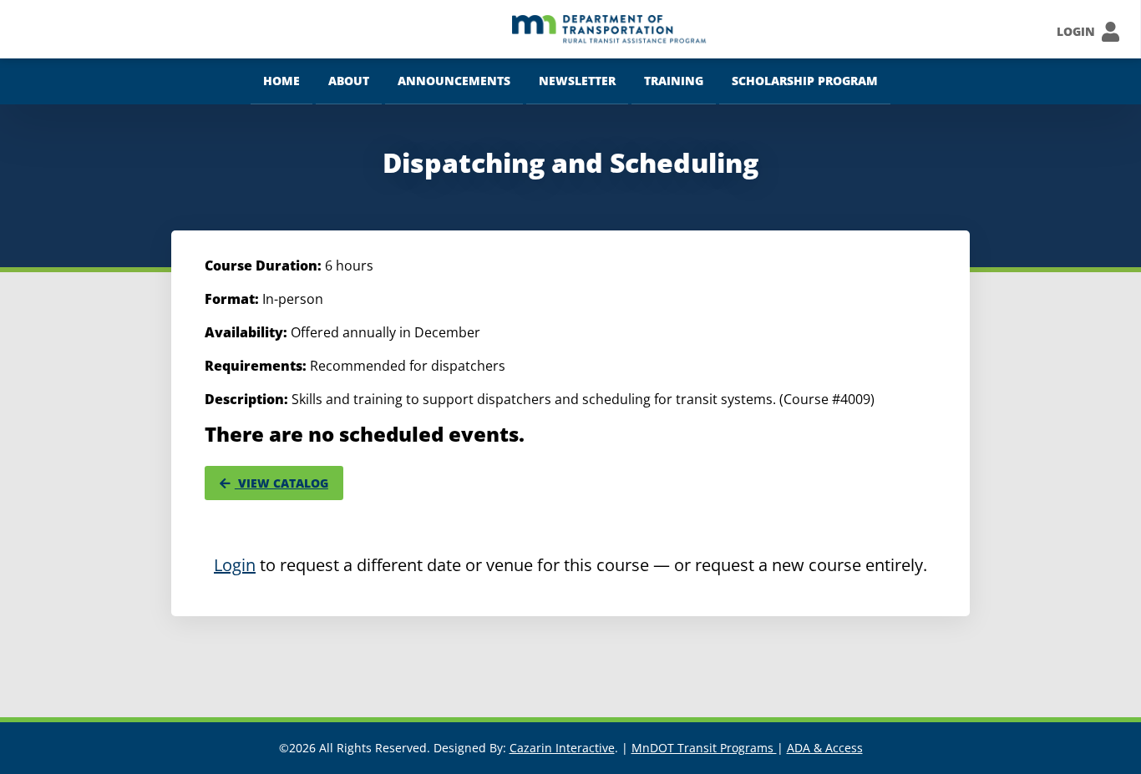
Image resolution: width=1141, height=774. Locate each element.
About (348, 81)
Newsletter (577, 81)
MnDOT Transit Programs (704, 748)
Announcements (454, 81)
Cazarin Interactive (562, 748)
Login (235, 565)
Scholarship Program (805, 81)
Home (281, 81)
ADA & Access (825, 748)
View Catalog (281, 483)
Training (673, 81)
